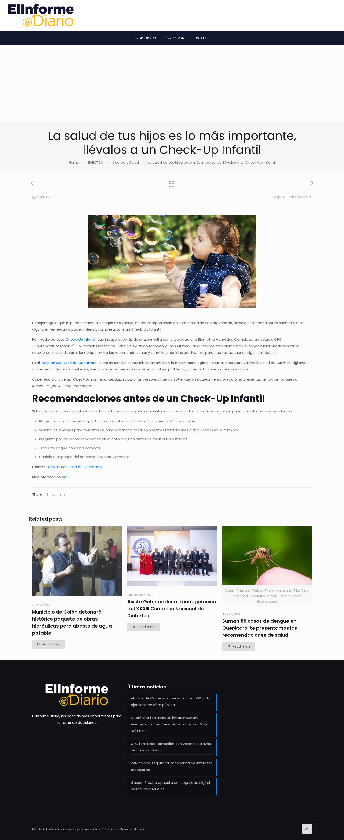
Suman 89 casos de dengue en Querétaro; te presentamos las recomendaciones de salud (259, 628)
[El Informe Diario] (41, 15)
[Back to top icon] (307, 829)
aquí (66, 476)
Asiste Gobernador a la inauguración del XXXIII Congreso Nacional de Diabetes (171, 608)
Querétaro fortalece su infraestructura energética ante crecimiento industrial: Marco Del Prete (171, 724)
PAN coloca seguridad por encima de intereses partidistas (172, 766)
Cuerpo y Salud (125, 162)
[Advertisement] (172, 86)
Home (74, 162)
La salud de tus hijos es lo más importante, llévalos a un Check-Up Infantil (212, 162)
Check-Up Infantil (81, 339)
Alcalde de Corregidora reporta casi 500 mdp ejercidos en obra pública (170, 701)
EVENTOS (95, 162)
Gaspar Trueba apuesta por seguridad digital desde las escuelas (170, 786)
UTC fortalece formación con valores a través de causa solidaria (171, 747)
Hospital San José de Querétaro (69, 362)
